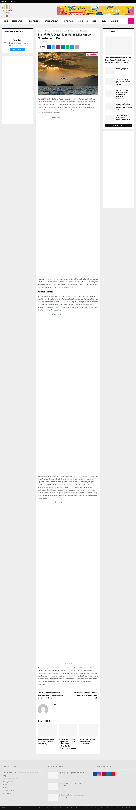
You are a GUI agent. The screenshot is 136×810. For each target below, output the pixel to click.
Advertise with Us (9, 791)
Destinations (17, 21)
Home (6, 21)
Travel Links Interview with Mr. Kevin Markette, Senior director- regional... (123, 81)
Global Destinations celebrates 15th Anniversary (87, 741)
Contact (5, 788)
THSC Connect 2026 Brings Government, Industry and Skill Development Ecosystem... (122, 94)
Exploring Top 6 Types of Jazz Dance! (71, 772)
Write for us (7, 794)
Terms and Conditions (10, 779)
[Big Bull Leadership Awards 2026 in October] (110, 70)
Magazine (114, 21)
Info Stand (69, 21)
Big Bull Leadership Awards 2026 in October (123, 69)
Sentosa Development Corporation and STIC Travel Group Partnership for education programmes (68, 744)
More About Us (17, 50)
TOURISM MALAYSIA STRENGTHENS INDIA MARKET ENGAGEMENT (123, 117)
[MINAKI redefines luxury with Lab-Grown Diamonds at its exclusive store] (110, 106)
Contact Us (11, 1)
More (94, 21)
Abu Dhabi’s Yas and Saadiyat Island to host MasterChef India (86, 695)
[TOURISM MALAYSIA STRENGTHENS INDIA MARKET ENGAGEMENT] (110, 118)
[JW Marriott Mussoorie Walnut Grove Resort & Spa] (53, 786)
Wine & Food (83, 21)
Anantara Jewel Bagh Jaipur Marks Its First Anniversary (46, 741)
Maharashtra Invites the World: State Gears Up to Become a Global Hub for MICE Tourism (118, 60)
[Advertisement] (17, 90)
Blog (104, 21)
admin (53, 705)
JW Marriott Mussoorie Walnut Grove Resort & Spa (71, 785)
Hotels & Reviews (51, 21)
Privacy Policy (8, 782)
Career (5, 785)
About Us (3, 1)
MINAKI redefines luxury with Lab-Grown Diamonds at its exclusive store (124, 106)
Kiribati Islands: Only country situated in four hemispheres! (73, 796)
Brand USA (41, 99)
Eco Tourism (34, 21)
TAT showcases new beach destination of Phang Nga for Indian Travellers (50, 695)
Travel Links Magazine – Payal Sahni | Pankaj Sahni (20, 773)
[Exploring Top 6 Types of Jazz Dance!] (53, 775)
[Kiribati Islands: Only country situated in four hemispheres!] (53, 797)
